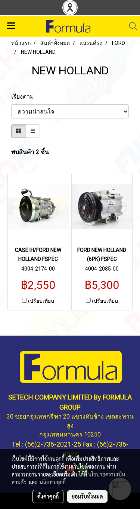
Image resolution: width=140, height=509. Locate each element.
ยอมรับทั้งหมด (87, 496)
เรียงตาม (24, 96)
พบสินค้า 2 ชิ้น (30, 151)
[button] (130, 26)
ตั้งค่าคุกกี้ (48, 496)
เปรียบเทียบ (41, 301)
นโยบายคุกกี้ (53, 482)
